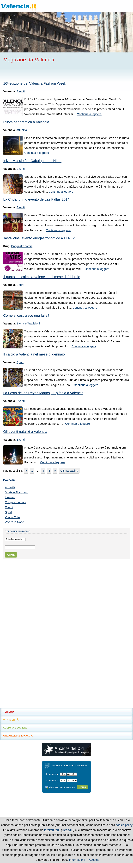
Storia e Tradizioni (28, 323)
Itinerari (10, 497)
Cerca (11, 554)
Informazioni (77, 859)
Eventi (21, 91)
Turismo (8, 712)
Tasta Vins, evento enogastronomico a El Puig (39, 238)
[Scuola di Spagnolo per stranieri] (66, 755)
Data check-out (52, 780)
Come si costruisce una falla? (26, 315)
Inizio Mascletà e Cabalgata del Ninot (32, 161)
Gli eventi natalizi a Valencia (25, 432)
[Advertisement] (41, 71)
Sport (20, 284)
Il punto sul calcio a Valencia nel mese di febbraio (41, 277)
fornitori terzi (52, 830)
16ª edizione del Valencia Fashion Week (34, 83)
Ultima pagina (69, 470)
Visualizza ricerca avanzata (61, 787)
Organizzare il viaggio (18, 735)
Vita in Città (12, 517)
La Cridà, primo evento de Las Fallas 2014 (36, 199)
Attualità (21, 130)
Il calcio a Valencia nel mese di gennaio (34, 354)
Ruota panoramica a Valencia (26, 122)
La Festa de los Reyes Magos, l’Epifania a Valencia (43, 393)
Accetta (94, 859)
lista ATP (67, 830)
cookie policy (124, 825)
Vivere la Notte (14, 522)
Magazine (9, 480)
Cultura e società (15, 727)
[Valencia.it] (25, 6)
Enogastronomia (21, 246)
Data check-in (51, 774)
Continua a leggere (89, 114)
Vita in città (10, 719)
